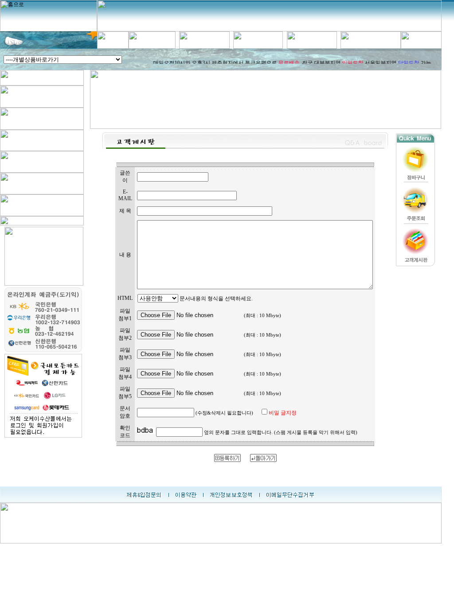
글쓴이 (125, 176)
